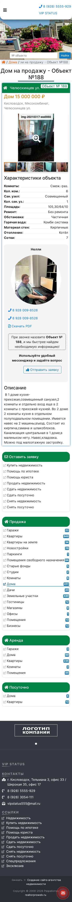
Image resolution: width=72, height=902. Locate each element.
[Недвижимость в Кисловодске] (3, 62)
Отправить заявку (44, 370)
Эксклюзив (15, 866)
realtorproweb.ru (35, 894)
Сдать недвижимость (23, 842)
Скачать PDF (21, 326)
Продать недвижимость (25, 837)
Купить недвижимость (24, 823)
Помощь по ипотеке (22, 828)
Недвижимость (18, 818)
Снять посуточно (19, 856)
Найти (65, 55)
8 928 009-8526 (24, 310)
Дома (13, 62)
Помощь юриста (19, 832)
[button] (36, 136)
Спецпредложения (21, 861)
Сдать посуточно (20, 847)
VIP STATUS (48, 13)
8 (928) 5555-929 (56, 6)
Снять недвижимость (23, 851)
